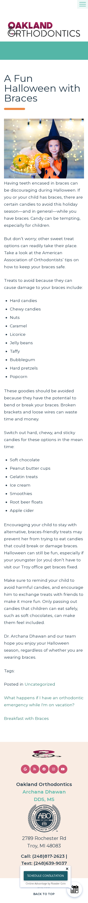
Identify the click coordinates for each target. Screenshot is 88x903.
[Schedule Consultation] (74, 889)
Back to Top (44, 894)
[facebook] (44, 769)
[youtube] (62, 769)
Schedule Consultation (45, 875)
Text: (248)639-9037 (44, 863)
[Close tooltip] (67, 868)
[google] (25, 769)
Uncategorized (40, 684)
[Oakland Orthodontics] (44, 29)
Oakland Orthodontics (44, 784)
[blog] (34, 769)
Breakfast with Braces (26, 718)
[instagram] (53, 769)
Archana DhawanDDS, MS (44, 795)
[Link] (44, 754)
